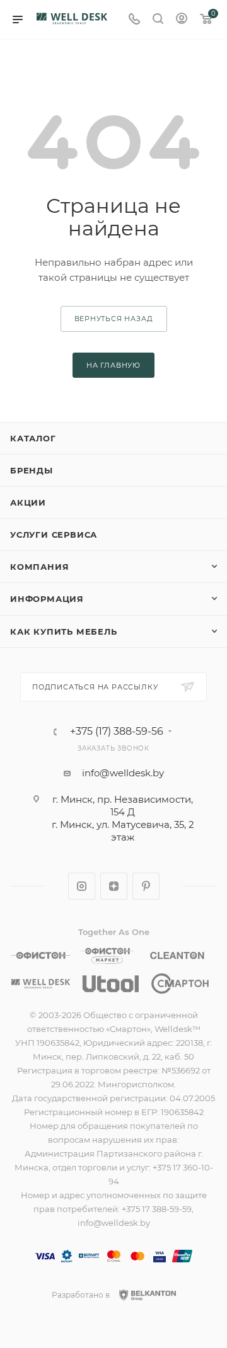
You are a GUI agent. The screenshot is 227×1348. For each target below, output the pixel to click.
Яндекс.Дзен (113, 886)
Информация (47, 599)
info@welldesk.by (123, 773)
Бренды (31, 470)
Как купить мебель (63, 631)
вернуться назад (113, 318)
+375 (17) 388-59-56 (116, 732)
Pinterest (146, 886)
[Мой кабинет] (181, 20)
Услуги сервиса (53, 535)
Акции (28, 502)
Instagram (81, 886)
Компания (39, 567)
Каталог (33, 438)
